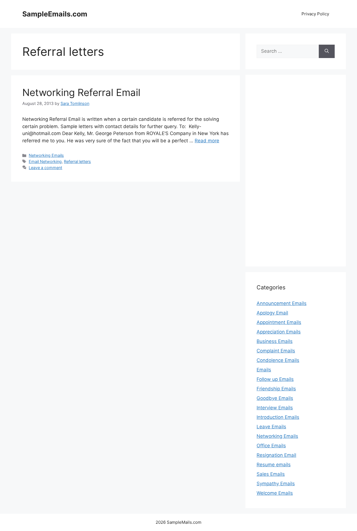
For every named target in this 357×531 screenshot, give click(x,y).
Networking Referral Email (81, 92)
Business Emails (275, 341)
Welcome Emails (275, 493)
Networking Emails (46, 155)
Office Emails (271, 445)
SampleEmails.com (54, 14)
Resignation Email (276, 455)
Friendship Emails (276, 388)
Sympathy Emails (276, 483)
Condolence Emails (278, 360)
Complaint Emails (276, 351)
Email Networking (45, 161)
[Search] (327, 51)
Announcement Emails (282, 303)
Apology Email (272, 313)
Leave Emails (271, 426)
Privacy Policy (315, 13)
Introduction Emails (278, 417)
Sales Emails (271, 474)
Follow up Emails (275, 379)
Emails (264, 370)
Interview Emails (275, 407)
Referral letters (77, 161)
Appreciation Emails (279, 332)
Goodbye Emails (275, 398)
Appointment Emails (279, 322)
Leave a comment (45, 167)
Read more (207, 140)
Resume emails (274, 464)
